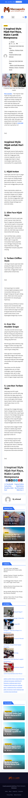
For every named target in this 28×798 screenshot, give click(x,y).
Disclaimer (20, 791)
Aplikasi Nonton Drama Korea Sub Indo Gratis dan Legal (13, 587)
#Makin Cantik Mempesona (17, 65)
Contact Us (15, 791)
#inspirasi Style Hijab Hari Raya (16, 62)
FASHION (5, 25)
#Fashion (12, 50)
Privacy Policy (10, 794)
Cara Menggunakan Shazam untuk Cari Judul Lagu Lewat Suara (13, 581)
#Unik (10, 70)
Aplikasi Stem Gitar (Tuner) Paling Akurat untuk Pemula (13, 597)
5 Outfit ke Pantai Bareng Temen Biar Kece (13, 536)
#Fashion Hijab (19, 50)
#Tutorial (21, 67)
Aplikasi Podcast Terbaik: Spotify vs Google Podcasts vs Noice (13, 576)
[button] (23, 17)
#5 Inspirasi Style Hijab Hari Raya (16, 47)
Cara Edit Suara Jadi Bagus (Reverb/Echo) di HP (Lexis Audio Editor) (13, 569)
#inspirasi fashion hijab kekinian (15, 56)
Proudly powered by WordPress (10, 786)
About (10, 791)
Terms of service (17, 794)
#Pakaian (11, 67)
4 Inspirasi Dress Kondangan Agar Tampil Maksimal (12, 521)
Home (6, 791)
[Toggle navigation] (13, 17)
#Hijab (11, 52)
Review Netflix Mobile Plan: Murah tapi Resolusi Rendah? (13, 592)
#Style (16, 67)
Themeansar (14, 788)
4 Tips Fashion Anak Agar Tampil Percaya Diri (13, 552)
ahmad (12, 41)
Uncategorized (8, 711)
